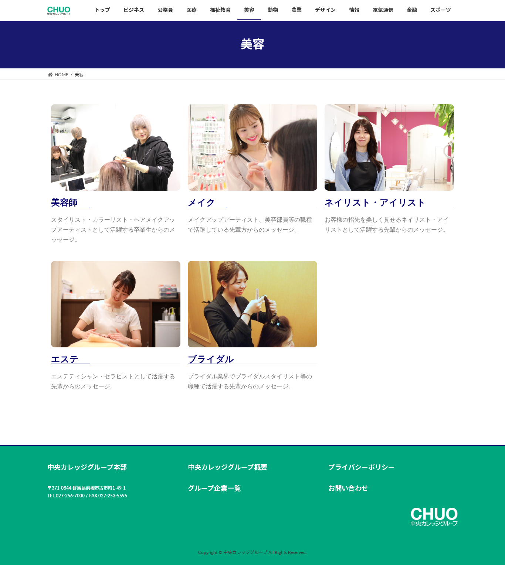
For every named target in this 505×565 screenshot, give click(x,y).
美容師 (64, 202)
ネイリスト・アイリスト (375, 202)
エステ (65, 359)
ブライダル (211, 359)
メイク (202, 202)
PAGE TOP (486, 541)
